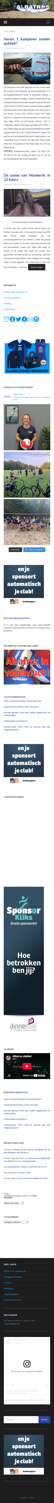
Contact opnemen (12, 297)
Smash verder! (37, 267)
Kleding (7, 303)
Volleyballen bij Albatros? (16, 292)
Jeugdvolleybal (11, 1294)
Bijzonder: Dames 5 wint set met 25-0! (28, 1166)
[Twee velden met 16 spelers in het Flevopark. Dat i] (27, 475)
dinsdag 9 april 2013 (14, 48)
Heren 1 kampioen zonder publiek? (27, 41)
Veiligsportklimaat (12, 1276)
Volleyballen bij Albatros (15, 721)
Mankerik (36, 132)
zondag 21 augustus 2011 (16, 184)
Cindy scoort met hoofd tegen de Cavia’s (29, 1178)
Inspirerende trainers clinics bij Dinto (21, 706)
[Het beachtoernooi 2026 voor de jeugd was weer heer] (27, 522)
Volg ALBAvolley (12, 1323)
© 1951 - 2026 (27, 1498)
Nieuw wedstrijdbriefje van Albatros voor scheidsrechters (27, 1159)
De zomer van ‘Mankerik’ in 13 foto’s (27, 177)
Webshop (8, 1288)
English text (9, 309)
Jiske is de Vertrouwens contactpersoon (22, 701)
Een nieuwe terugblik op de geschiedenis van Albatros (27, 1151)
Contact (7, 1282)
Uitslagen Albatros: (18, 618)
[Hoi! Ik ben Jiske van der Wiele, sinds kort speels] (27, 427)
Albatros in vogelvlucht (15, 1271)
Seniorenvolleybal (12, 1299)
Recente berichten (17, 1092)
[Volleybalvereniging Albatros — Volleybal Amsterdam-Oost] (33, 9)
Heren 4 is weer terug (20, 1172)
